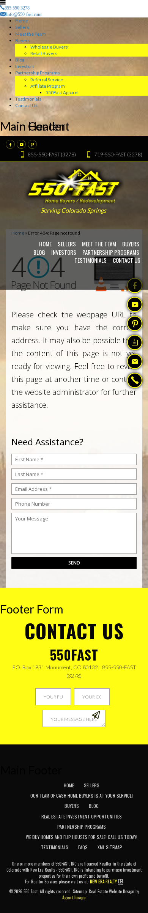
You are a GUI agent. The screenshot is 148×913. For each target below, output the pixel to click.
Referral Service (46, 79)
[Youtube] (21, 144)
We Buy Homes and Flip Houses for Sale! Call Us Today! (81, 837)
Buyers (22, 40)
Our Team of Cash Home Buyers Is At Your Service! (81, 795)
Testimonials (28, 99)
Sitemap (80, 891)
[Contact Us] (134, 361)
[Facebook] (10, 144)
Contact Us (26, 105)
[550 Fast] (74, 184)
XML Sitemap (110, 847)
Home (21, 21)
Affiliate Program (47, 86)
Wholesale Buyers (49, 47)
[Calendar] (134, 342)
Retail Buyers (43, 53)
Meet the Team (30, 34)
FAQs (83, 847)
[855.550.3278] (135, 381)
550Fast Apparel (62, 92)
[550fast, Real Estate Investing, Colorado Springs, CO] (127, 793)
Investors (25, 66)
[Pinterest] (32, 144)
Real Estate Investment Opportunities (81, 816)
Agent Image (74, 897)
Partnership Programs (37, 73)
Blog (19, 60)
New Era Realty (103, 882)
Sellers (22, 27)
